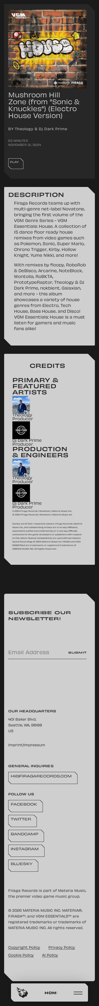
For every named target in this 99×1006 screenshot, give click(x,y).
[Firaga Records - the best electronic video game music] (22, 992)
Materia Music (72, 891)
